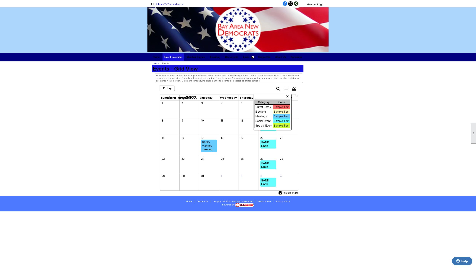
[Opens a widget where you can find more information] (462, 261)
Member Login (315, 4)
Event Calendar (173, 57)
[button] (248, 57)
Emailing (215, 57)
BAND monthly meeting (207, 146)
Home (156, 57)
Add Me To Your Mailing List (170, 4)
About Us (280, 57)
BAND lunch (265, 144)
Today (167, 88)
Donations (296, 57)
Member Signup (196, 57)
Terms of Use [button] (264, 201)
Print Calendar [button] (290, 193)
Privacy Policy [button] (283, 201)
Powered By (228, 204)
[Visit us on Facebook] (285, 4)
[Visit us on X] (290, 4)
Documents (231, 57)
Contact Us (264, 57)
